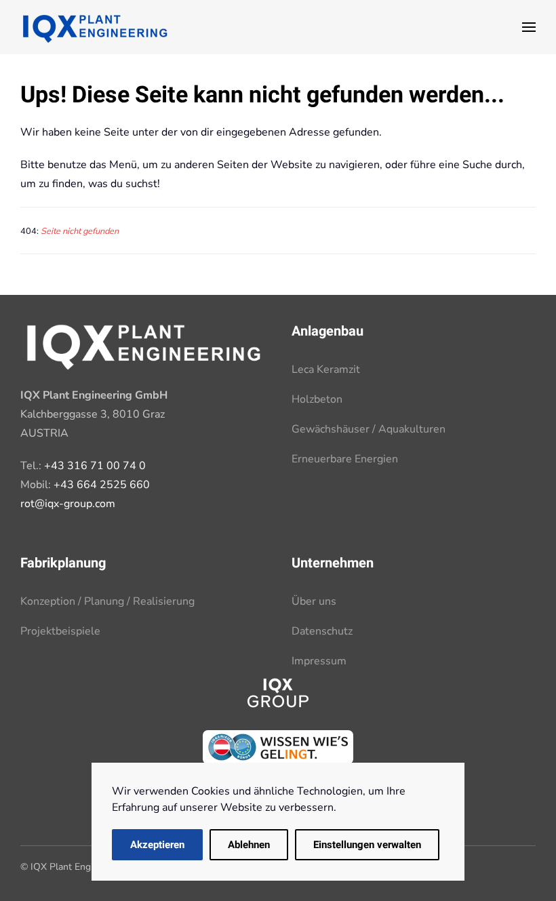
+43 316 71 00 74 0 (95, 465)
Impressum (319, 661)
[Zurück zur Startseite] (95, 27)
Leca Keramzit (326, 369)
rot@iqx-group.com (67, 503)
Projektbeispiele (60, 631)
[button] (529, 27)
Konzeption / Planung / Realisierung (107, 601)
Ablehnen (249, 844)
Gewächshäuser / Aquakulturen (368, 429)
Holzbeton (317, 399)
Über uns (314, 601)
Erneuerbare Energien (345, 459)
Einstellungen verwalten (367, 844)
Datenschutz (322, 631)
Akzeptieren (157, 844)
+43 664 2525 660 (102, 484)
